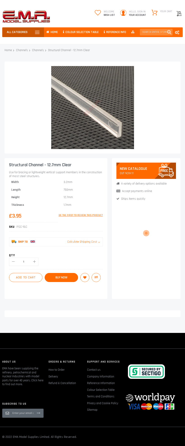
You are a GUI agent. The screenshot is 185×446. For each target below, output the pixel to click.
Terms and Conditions (100, 396)
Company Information (100, 376)
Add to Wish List (84, 277)
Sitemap (92, 410)
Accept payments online (137, 191)
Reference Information (101, 383)
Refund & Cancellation (62, 383)
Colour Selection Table (101, 390)
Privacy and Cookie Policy (102, 403)
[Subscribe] (38, 413)
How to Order (57, 370)
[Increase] (34, 262)
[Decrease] (13, 262)
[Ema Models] (26, 16)
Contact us (94, 370)
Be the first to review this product (81, 215)
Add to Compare (96, 277)
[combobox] (156, 32)
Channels (22, 50)
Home (8, 50)
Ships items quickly (133, 199)
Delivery (53, 376)
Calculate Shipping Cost (82, 242)
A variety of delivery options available (144, 183)
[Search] (169, 32)
